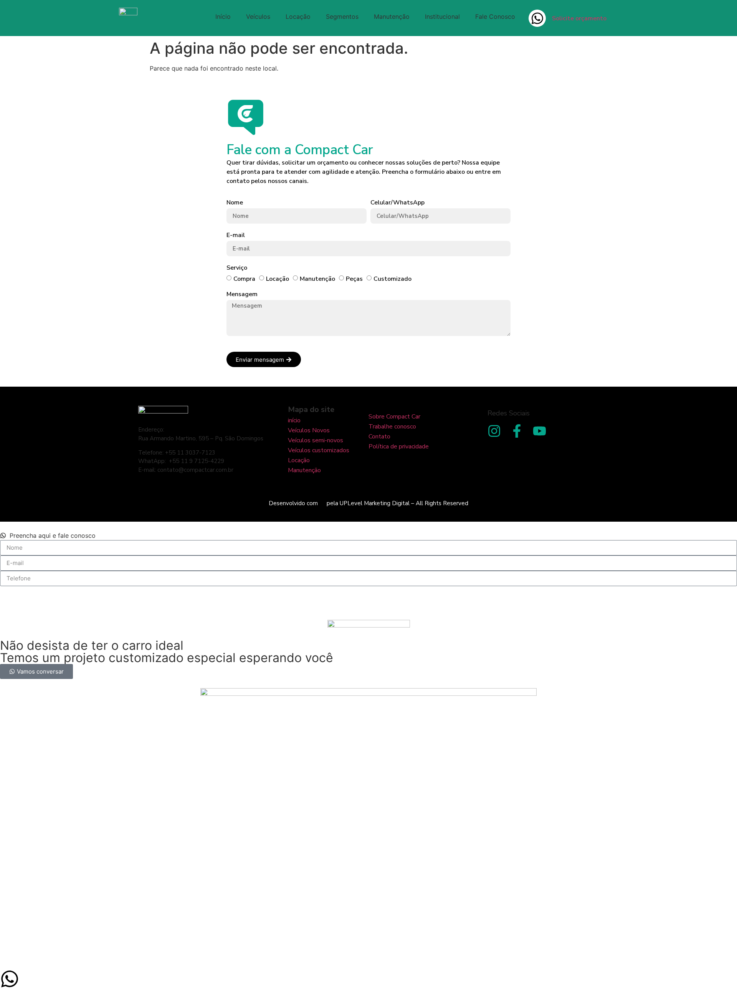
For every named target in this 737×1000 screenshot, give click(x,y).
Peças (354, 279)
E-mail (235, 235)
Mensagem (242, 294)
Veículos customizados (318, 450)
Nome (234, 203)
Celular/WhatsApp (397, 203)
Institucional (442, 16)
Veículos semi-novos (315, 440)
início (294, 420)
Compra (244, 279)
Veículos (258, 16)
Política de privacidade (398, 446)
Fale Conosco (495, 16)
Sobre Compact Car (394, 416)
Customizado (392, 279)
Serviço (236, 268)
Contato (379, 436)
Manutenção (392, 16)
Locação (298, 16)
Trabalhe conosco (392, 426)
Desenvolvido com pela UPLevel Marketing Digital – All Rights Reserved (368, 503)
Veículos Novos (309, 430)
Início (223, 16)
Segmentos (342, 16)
